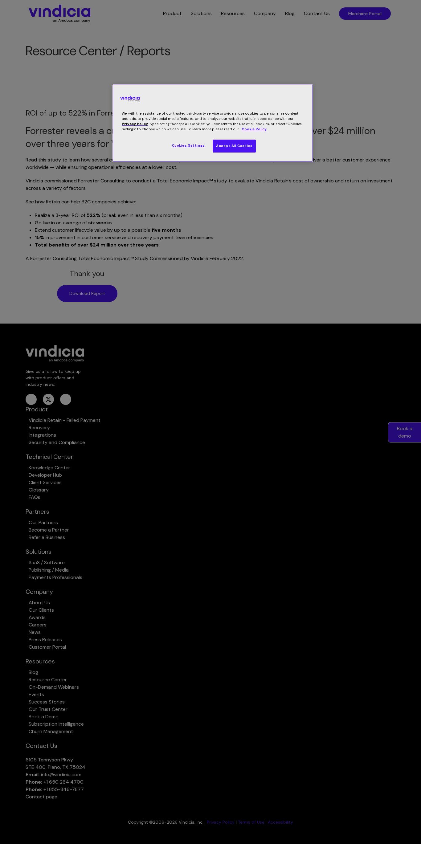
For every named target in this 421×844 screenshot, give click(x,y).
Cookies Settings (188, 145)
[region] (212, 123)
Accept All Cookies (234, 146)
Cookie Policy (254, 129)
